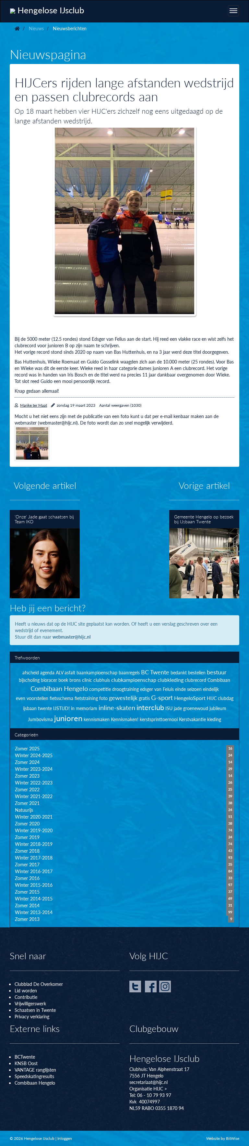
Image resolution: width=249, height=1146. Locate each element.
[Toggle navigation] (233, 10)
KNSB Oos (25, 1063)
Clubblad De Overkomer (39, 984)
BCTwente (25, 1056)
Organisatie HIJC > (148, 1088)
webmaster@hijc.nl (71, 636)
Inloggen (64, 1138)
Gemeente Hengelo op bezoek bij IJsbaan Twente (204, 554)
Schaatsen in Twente (35, 1010)
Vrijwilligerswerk (30, 1003)
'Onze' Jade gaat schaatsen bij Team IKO (45, 554)
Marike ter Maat (33, 405)
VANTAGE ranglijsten (35, 1069)
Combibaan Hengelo (35, 1082)
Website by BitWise (222, 1138)
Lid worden (26, 990)
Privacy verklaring (32, 1016)
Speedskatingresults (34, 1076)
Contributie (26, 997)
